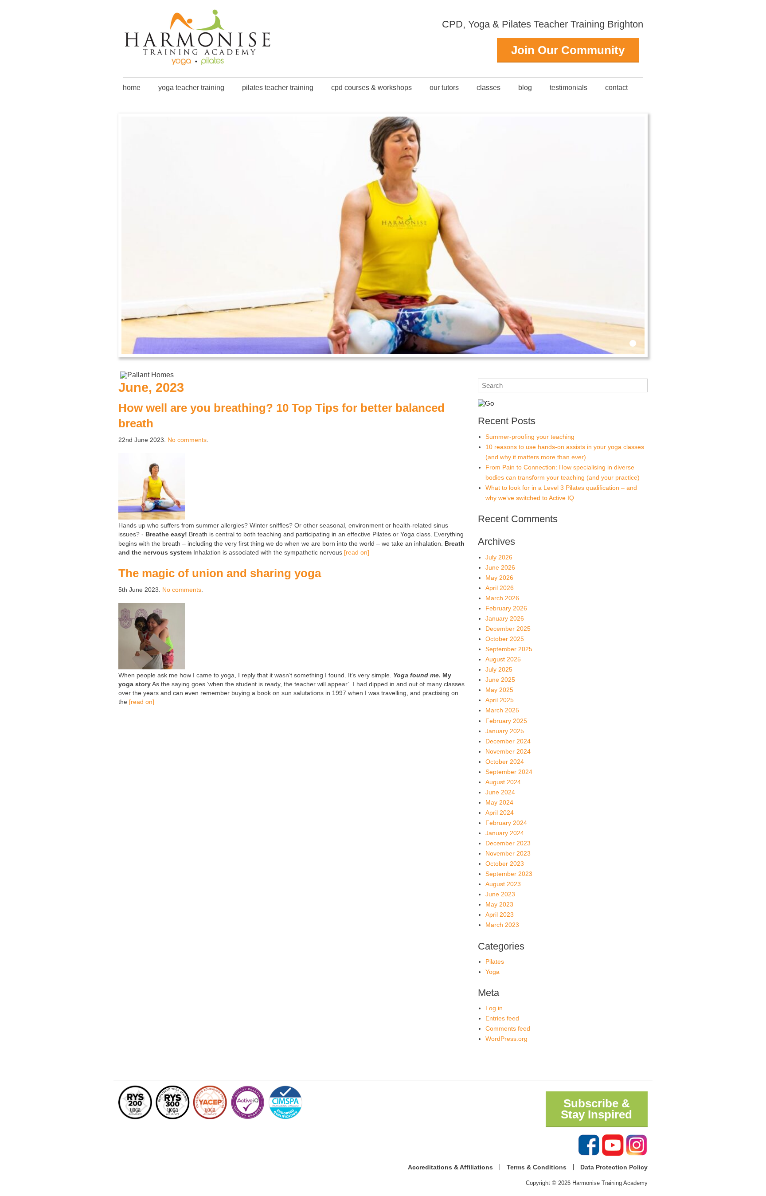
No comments (187, 439)
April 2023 (499, 914)
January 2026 (504, 618)
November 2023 (508, 853)
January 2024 (504, 832)
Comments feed (507, 1028)
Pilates (494, 961)
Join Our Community (568, 50)
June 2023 (500, 894)
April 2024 (499, 812)
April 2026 (499, 587)
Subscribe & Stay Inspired (596, 1109)
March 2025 (502, 710)
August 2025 (503, 659)
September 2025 (508, 649)
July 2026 (498, 557)
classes (488, 87)
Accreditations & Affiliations (450, 1167)
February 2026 (506, 608)
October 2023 (504, 863)
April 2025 (499, 700)
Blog (525, 87)
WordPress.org (506, 1038)
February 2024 (506, 822)
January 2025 (504, 731)
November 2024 (508, 751)
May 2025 (499, 689)
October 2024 (504, 761)
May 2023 (499, 904)
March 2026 (502, 598)
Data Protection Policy (614, 1167)
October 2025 (504, 638)
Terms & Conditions (537, 1167)
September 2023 (508, 873)
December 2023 (508, 843)
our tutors (444, 87)
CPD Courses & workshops (371, 87)
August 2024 (503, 782)
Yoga (492, 971)
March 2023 (502, 924)
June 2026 (500, 567)
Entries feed (502, 1018)
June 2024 (500, 792)
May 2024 (499, 802)
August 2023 (503, 883)
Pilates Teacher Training (277, 87)
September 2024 (508, 771)
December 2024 (508, 741)
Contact (616, 87)
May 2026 (499, 577)
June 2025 (500, 679)
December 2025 (508, 628)
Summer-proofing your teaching (529, 436)
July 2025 (498, 669)
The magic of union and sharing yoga (219, 573)
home (132, 87)
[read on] (356, 552)
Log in (494, 1008)
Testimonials (568, 87)
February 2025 (506, 720)
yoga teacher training (191, 87)
